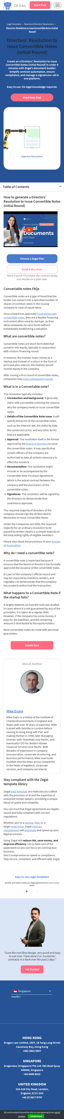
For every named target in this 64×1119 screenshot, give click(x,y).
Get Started (32, 969)
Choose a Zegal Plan (32, 258)
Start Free (40, 5)
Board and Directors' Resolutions (39, 24)
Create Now (32, 645)
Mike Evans (14, 711)
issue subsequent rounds (38, 379)
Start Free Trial (32, 97)
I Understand (36, 1116)
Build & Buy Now (32, 269)
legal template (19, 791)
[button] (27, 891)
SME (37, 822)
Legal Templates (14, 24)
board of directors (37, 443)
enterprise (17, 826)
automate (30, 830)
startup (29, 822)
